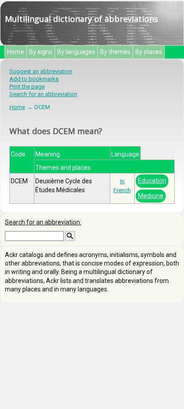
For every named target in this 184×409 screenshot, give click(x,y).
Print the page (27, 86)
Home (15, 51)
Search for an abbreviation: (43, 222)
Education (152, 180)
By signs (40, 51)
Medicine (150, 195)
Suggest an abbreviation (40, 71)
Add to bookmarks (34, 79)
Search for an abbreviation (43, 94)
